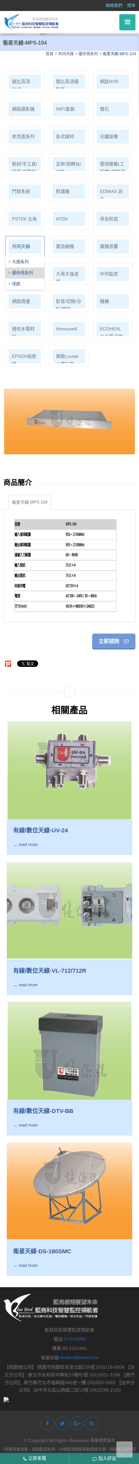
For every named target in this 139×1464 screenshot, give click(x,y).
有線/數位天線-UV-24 (40, 830)
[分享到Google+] (77, 1423)
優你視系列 (22, 272)
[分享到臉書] (47, 1423)
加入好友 (106, 1458)
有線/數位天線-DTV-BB (43, 1111)
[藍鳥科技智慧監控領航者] (31, 21)
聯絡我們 (114, 5)
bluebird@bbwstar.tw (79, 1357)
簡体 (131, 5)
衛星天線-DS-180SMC (42, 1251)
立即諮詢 (110, 641)
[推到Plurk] (8, 663)
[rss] (92, 1423)
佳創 (16, 283)
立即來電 (36, 1458)
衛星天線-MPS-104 (30, 502)
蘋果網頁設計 (102, 1440)
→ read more (25, 844)
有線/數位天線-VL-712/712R (49, 970)
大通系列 (20, 261)
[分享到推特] (62, 1423)
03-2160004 (75, 1339)
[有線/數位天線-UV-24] (70, 770)
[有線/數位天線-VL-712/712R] (70, 910)
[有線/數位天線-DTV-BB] (70, 1051)
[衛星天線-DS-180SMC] (70, 1191)
